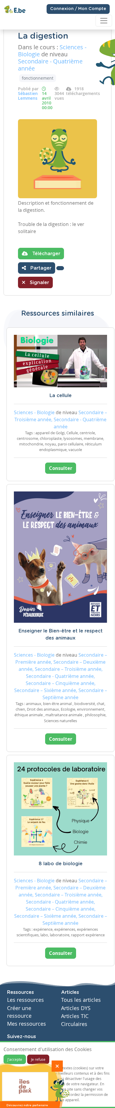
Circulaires (74, 1024)
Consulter (60, 468)
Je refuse (38, 1059)
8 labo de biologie (61, 863)
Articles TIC (74, 1016)
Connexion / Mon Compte (78, 9)
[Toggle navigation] (104, 21)
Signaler (38, 282)
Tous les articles (81, 999)
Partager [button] (40, 268)
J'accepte (14, 1059)
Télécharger (45, 253)
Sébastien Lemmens (28, 96)
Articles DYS (76, 1008)
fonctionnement (37, 78)
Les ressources (25, 999)
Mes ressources (26, 1023)
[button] (60, 268)
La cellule (61, 395)
